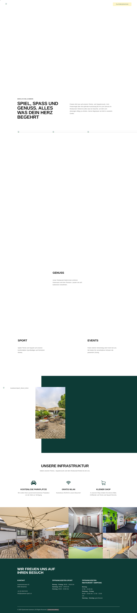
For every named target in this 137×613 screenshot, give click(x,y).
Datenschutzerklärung (53, 609)
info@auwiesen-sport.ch (24, 593)
